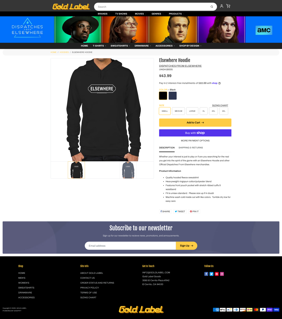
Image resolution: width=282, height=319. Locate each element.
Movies (139, 14)
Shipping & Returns (191, 147)
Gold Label (21, 308)
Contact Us (87, 278)
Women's (23, 283)
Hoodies (64, 52)
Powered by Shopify (12, 311)
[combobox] (150, 7)
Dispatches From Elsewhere (180, 65)
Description (167, 147)
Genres (156, 14)
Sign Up (184, 245)
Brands (102, 14)
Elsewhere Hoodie (82, 52)
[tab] (169, 148)
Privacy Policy (89, 288)
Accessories (164, 46)
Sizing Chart (220, 105)
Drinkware (142, 46)
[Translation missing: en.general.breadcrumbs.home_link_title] (141, 29)
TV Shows (121, 14)
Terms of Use (88, 292)
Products (175, 14)
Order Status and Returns (97, 283)
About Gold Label (91, 273)
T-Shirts (98, 46)
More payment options (195, 140)
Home (84, 46)
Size (161, 105)
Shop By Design (189, 46)
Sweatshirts (119, 46)
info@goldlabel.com (156, 272)
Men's (21, 278)
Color (167, 89)
